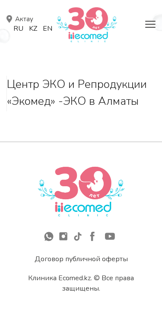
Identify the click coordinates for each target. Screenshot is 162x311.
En (47, 28)
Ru (18, 28)
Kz (33, 28)
